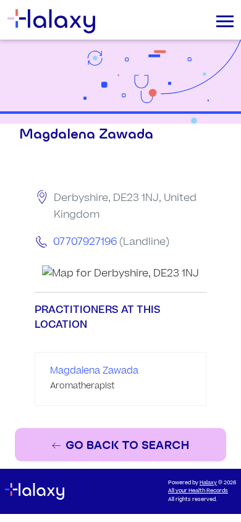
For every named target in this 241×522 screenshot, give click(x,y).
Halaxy (208, 482)
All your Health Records (198, 490)
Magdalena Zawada (94, 370)
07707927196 (85, 241)
